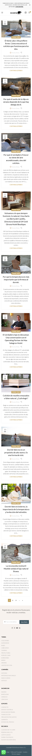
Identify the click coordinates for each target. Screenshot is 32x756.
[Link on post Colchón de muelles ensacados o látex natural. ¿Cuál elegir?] (16, 383)
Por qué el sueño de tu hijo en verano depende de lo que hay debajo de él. (16, 102)
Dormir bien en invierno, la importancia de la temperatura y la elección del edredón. (16, 509)
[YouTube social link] (17, 628)
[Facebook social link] (12, 628)
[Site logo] (16, 12)
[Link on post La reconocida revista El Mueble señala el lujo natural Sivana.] (16, 553)
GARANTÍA (4, 719)
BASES (3, 645)
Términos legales (16, 754)
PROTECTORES (5, 653)
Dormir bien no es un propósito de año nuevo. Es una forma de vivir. (16, 452)
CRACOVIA (4, 699)
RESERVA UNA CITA (6, 732)
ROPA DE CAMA (5, 655)
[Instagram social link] (14, 628)
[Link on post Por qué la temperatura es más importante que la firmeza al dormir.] (16, 264)
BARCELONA (5, 694)
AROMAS (3, 663)
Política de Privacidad (16, 752)
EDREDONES (5, 658)
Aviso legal (6, 752)
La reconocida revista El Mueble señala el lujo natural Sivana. (16, 569)
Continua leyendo (16, 70)
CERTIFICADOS (5, 735)
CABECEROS (5, 648)
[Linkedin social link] (19, 628)
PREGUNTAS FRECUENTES (8, 717)
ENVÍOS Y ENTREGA (7, 709)
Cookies (25, 752)
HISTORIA (4, 673)
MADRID (3, 692)
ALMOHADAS (5, 643)
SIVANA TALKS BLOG (7, 737)
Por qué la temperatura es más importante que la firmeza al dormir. (16, 280)
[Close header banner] (30, 5)
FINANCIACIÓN (5, 714)
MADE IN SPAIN (5, 678)
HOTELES (4, 680)
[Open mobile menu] (2, 12)
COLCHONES (5, 640)
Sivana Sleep (15, 52)
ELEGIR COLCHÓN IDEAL (8, 739)
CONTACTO (4, 707)
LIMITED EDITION (6, 665)
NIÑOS (3, 660)
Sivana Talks (16, 37)
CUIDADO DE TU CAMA (8, 730)
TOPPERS (4, 650)
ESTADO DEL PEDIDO (7, 722)
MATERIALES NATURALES (8, 675)
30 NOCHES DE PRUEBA (8, 712)
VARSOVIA (4, 697)
